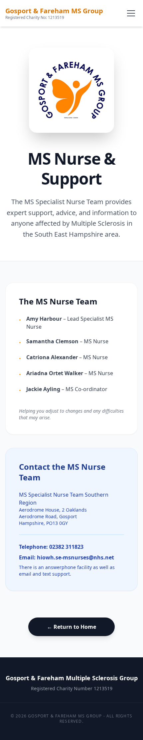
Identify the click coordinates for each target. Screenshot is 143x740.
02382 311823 (66, 546)
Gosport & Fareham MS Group (54, 11)
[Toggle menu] (131, 13)
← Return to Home (71, 626)
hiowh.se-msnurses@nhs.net (75, 557)
